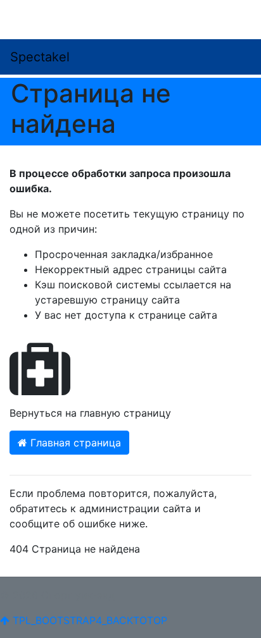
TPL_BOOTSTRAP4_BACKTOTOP (88, 620)
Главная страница (74, 442)
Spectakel (40, 56)
